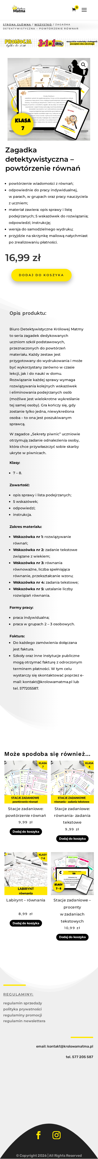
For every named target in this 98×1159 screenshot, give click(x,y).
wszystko (43, 24)
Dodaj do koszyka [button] (26, 831)
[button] (83, 64)
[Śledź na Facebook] (38, 1135)
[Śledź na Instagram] (56, 1135)
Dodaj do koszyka (41, 275)
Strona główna (17, 24)
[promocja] (49, 46)
